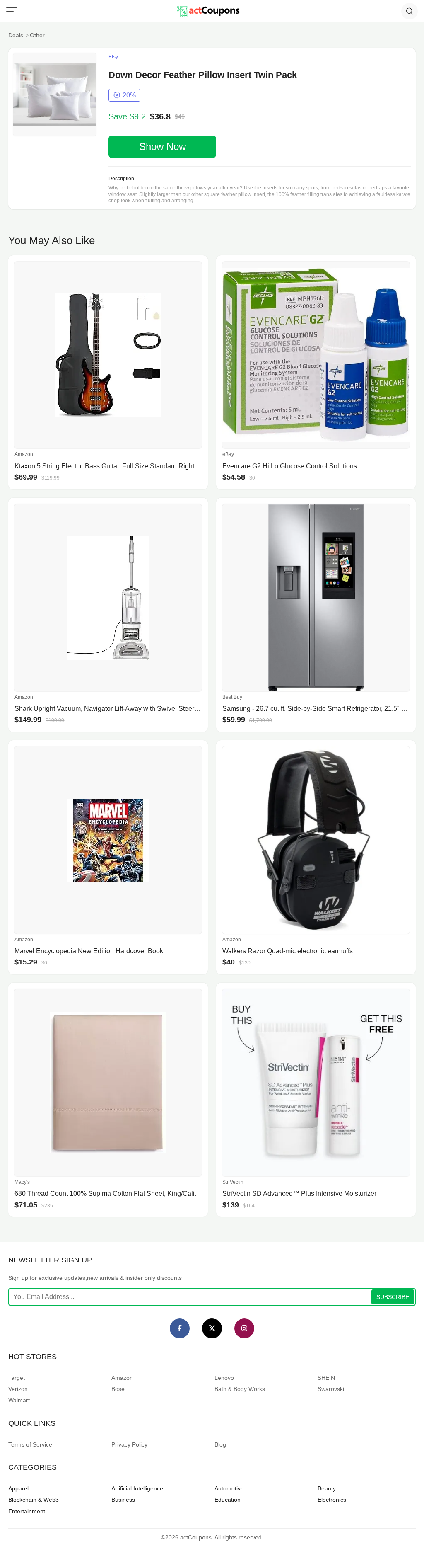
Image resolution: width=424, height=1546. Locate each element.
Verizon (18, 1389)
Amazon (122, 1377)
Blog (220, 1444)
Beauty (327, 1488)
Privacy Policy (129, 1444)
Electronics (332, 1499)
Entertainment (26, 1511)
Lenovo (224, 1377)
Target (16, 1377)
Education (227, 1499)
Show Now (162, 146)
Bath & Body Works (239, 1389)
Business (123, 1499)
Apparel (18, 1488)
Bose (118, 1389)
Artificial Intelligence (137, 1488)
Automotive (229, 1488)
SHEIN (326, 1377)
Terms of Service (30, 1444)
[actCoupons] (208, 11)
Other (37, 35)
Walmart (19, 1400)
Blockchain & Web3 (33, 1499)
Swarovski (331, 1389)
